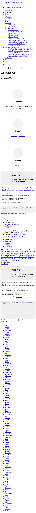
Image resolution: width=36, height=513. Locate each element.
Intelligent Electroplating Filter (17, 56)
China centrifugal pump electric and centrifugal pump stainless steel (17, 256)
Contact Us (8, 61)
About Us (8, 23)
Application (8, 58)
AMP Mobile (11, 251)
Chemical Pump (9, 28)
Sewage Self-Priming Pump (16, 38)
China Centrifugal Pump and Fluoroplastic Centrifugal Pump (17, 259)
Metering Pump (13, 37)
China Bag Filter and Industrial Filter (18, 254)
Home (6, 21)
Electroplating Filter (14, 52)
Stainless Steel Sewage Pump (17, 40)
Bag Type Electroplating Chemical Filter (20, 49)
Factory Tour (12, 26)
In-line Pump (12, 33)
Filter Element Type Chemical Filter (19, 54)
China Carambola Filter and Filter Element (18, 253)
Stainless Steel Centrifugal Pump (18, 42)
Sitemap (3, 251)
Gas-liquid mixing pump (15, 31)
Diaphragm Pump (13, 30)
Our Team (11, 24)
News (6, 59)
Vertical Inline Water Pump (16, 44)
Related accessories (14, 45)
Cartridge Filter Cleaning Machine (18, 51)
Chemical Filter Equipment (13, 47)
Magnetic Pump (13, 35)
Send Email (4, 264)
